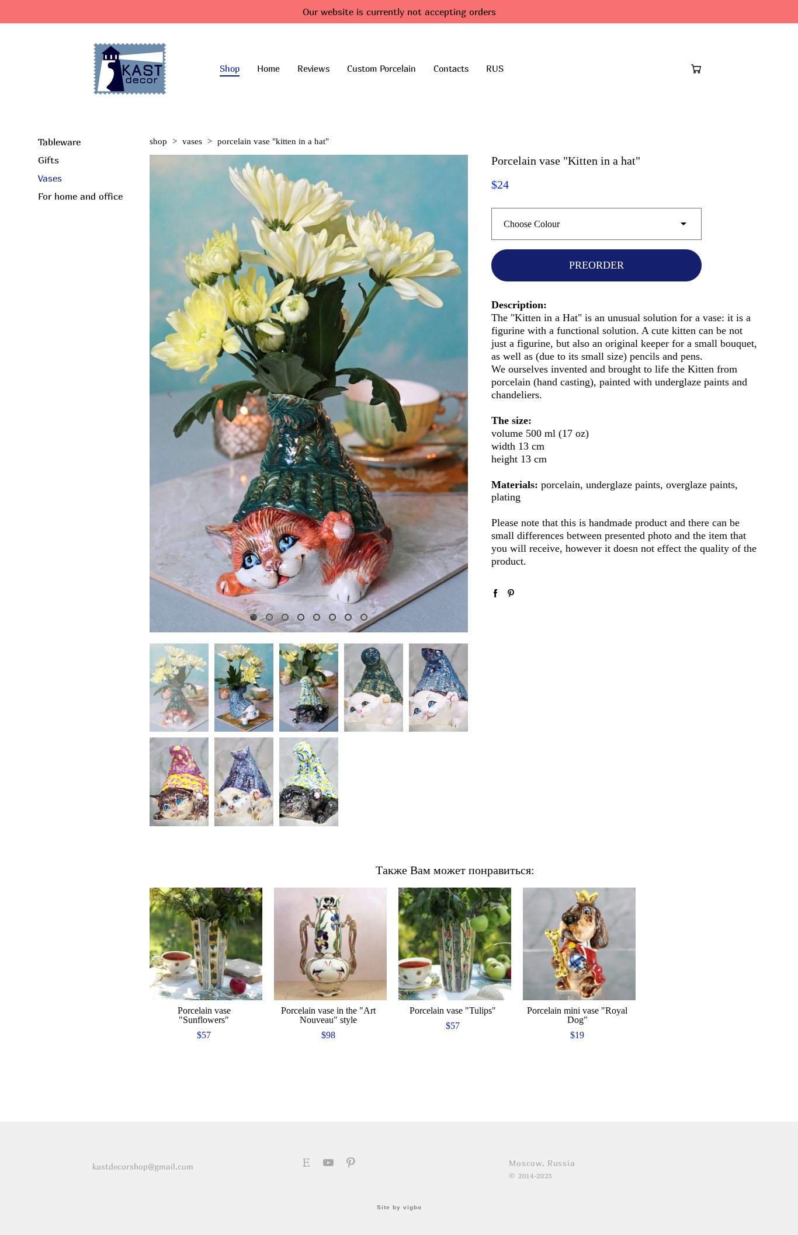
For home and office (80, 196)
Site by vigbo (399, 1207)
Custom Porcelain (381, 68)
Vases (50, 178)
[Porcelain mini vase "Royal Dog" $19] (579, 944)
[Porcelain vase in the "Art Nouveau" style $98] (330, 944)
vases (192, 141)
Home (268, 68)
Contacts (451, 68)
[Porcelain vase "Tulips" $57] (454, 944)
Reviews (313, 68)
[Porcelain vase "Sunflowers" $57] (206, 944)
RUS (495, 68)
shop (158, 141)
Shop (230, 68)
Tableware (59, 142)
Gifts (48, 160)
